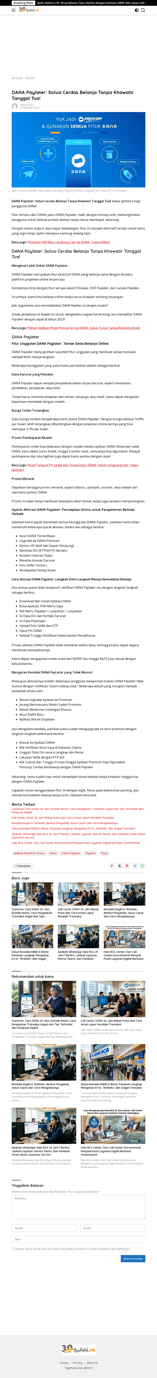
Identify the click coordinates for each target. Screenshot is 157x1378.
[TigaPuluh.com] (28, 10)
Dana (53, 853)
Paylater (90, 853)
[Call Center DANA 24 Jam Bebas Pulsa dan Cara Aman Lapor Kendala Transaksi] (78, 894)
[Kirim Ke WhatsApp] (142, 866)
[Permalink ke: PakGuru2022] (15, 106)
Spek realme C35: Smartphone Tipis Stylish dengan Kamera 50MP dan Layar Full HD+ (63, 3)
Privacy (77, 1363)
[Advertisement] (78, 43)
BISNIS (16, 86)
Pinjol (104, 853)
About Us (92, 1363)
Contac (64, 1363)
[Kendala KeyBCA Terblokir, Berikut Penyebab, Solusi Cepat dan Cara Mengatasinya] (124, 894)
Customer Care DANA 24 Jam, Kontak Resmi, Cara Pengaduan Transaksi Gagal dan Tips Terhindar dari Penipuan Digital (78, 810)
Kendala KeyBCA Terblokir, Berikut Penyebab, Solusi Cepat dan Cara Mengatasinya (65, 823)
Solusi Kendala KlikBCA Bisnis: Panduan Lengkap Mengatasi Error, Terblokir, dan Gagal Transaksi (73, 828)
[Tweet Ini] (119, 866)
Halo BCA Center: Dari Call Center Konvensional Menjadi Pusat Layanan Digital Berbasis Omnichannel (76, 843)
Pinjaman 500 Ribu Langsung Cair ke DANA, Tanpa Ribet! (68, 242)
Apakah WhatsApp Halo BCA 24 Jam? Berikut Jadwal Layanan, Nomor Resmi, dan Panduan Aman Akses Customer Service (78, 835)
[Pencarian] (143, 10)
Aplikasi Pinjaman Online (29, 853)
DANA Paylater (70, 853)
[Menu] (14, 10)
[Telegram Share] (135, 866)
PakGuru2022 (27, 104)
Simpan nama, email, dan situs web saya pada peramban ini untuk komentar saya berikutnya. (72, 1249)
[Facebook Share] (112, 866)
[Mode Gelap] (137, 10)
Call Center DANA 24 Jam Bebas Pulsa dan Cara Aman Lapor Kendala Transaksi (63, 817)
